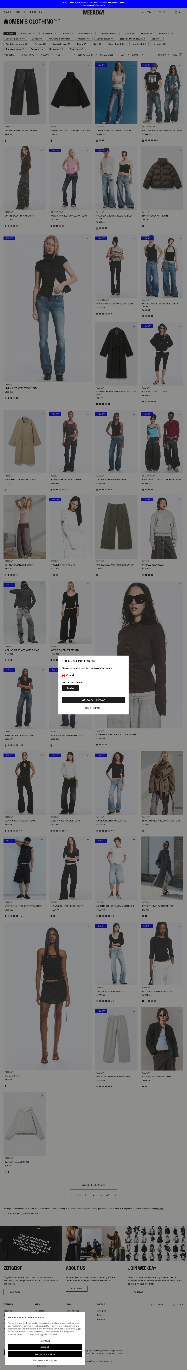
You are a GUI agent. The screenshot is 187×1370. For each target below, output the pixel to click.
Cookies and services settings (45, 1360)
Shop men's (100, 5)
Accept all (44, 1347)
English (70, 688)
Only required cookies (45, 1354)
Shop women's (88, 5)
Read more (45, 1341)
